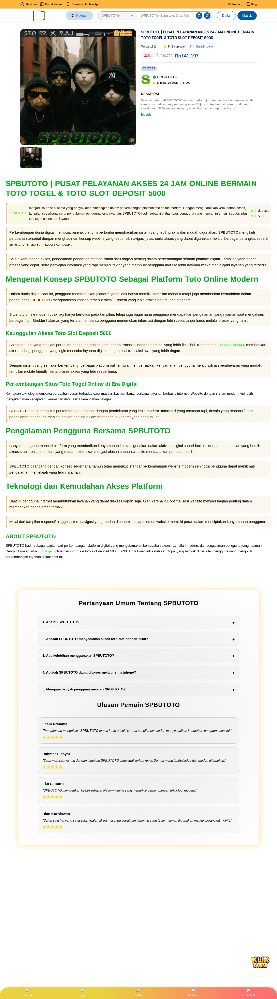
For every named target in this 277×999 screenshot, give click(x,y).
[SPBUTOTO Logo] (40, 16)
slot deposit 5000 (231, 345)
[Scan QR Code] (207, 15)
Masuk (247, 15)
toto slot (253, 213)
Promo (28, 995)
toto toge (45, 551)
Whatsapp (194, 995)
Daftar (226, 15)
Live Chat (249, 995)
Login (83, 995)
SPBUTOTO (18, 213)
